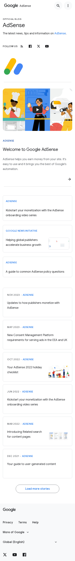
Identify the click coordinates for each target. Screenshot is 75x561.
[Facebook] (30, 46)
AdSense (60, 33)
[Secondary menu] (68, 5)
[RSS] (22, 46)
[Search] (58, 5)
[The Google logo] (9, 510)
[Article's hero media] (37, 109)
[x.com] (38, 46)
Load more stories (37, 489)
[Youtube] (47, 46)
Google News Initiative (22, 230)
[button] (8, 522)
